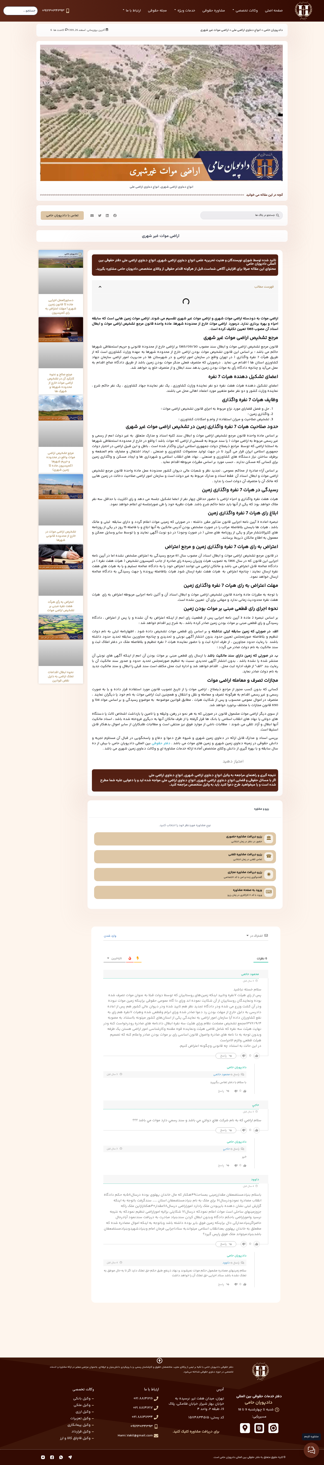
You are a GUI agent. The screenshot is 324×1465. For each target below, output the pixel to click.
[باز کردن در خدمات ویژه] (175, 9)
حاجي (226, 1149)
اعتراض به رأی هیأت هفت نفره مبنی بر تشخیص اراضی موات (60, 606)
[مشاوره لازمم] (311, 1450)
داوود (226, 1263)
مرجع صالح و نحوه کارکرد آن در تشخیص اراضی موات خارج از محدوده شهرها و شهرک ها (60, 383)
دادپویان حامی (273, 30)
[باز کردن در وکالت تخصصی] (233, 9)
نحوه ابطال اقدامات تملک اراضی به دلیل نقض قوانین (61, 676)
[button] (114, 215)
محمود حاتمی (221, 1074)
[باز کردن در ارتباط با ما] (123, 9)
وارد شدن (110, 936)
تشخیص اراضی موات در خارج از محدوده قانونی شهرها (60, 536)
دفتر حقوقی (161, 743)
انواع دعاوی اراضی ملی (246, 30)
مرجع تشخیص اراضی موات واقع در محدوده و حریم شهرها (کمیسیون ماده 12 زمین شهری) (60, 461)
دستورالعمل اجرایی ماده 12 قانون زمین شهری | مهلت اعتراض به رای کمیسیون (60, 306)
